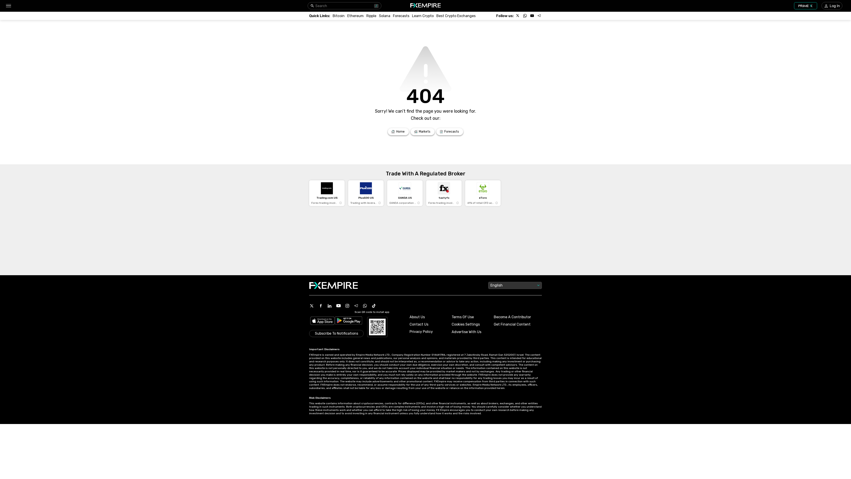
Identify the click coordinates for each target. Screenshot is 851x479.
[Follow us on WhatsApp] (525, 15)
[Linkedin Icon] (329, 305)
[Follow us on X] (518, 15)
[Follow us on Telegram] (539, 15)
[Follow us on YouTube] (532, 15)
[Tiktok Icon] (374, 305)
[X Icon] (311, 305)
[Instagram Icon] (347, 305)
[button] (8, 6)
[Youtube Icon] (338, 305)
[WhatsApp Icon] (365, 305)
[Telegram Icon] (356, 305)
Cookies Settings (466, 324)
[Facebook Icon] (320, 305)
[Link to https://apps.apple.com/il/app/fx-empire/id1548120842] (322, 321)
